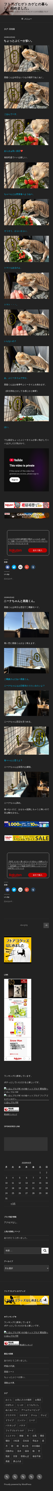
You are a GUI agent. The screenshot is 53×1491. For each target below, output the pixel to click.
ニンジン (21, 1420)
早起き (35, 1441)
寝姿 (42, 1436)
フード (30, 1430)
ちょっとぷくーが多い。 (19, 40)
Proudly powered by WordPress (17, 1484)
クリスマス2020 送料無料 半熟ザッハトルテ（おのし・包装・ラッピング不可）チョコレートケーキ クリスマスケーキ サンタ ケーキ (28, 541)
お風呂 (38, 1400)
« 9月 (13, 1203)
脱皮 (8, 1456)
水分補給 (36, 1446)
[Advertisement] (26, 1144)
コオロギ (23, 1415)
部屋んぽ (25, 1456)
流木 (19, 1451)
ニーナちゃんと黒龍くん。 (20, 600)
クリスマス (11, 1415)
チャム (34, 1415)
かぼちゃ (10, 1405)
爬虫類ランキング (10, 1114)
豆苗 (15, 1456)
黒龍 (8, 1461)
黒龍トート (9, 1372)
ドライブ (10, 1420)
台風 (34, 1436)
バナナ (22, 1425)
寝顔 (8, 1441)
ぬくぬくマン (12, 1410)
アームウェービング (30, 1410)
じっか (20, 1405)
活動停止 (10, 1451)
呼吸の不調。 (10, 1366)
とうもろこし (33, 1405)
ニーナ (32, 1420)
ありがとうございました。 (16, 1238)
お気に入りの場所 (23, 1400)
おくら (9, 1400)
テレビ (44, 1415)
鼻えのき (17, 1461)
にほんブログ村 (11, 1092)
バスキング (11, 1425)
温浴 (27, 1451)
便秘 (21, 1436)
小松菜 (16, 1441)
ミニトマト (11, 1436)
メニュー (28, 19)
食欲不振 (36, 1456)
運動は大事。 (10, 1383)
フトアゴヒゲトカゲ (15, 1430)
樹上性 (25, 1446)
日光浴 (26, 1441)
